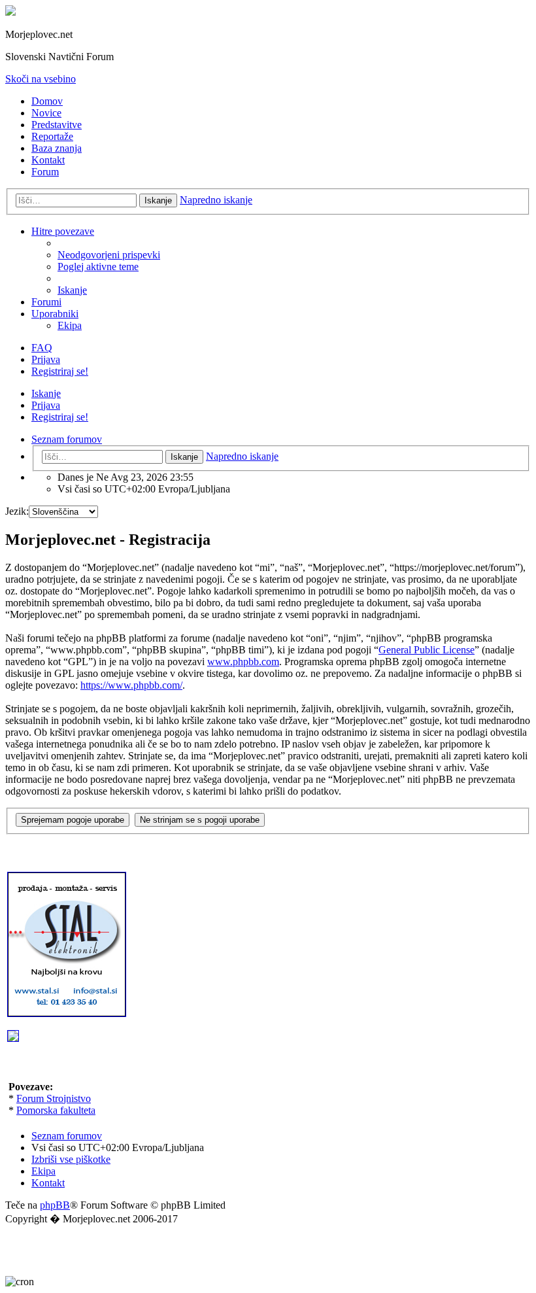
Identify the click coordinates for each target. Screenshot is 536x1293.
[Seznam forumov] (10, 12)
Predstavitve (56, 124)
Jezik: (17, 511)
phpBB (55, 1205)
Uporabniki (54, 313)
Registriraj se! (59, 416)
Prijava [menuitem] (45, 359)
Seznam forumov (66, 1135)
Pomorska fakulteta (55, 1110)
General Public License (426, 649)
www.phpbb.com (243, 661)
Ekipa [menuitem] (70, 325)
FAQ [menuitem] (41, 347)
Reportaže (52, 136)
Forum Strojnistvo (53, 1098)
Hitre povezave (62, 231)
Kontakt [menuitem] (48, 1182)
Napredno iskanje (216, 199)
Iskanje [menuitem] (72, 290)
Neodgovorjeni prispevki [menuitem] (109, 254)
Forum (45, 171)
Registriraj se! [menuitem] (59, 371)
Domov (47, 101)
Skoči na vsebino (40, 78)
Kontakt (48, 159)
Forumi (46, 301)
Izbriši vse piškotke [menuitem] (70, 1159)
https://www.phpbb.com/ (131, 685)
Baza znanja (56, 148)
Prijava (45, 405)
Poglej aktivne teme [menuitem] (98, 266)
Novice (46, 112)
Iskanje (158, 200)
